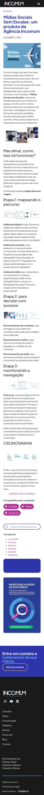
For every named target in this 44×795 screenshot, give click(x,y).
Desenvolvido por (9, 791)
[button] (39, 3)
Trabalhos (13, 555)
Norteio (12, 545)
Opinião (12, 551)
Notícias (7, 11)
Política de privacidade (11, 787)
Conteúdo (13, 539)
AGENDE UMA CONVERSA (22, 493)
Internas (12, 542)
